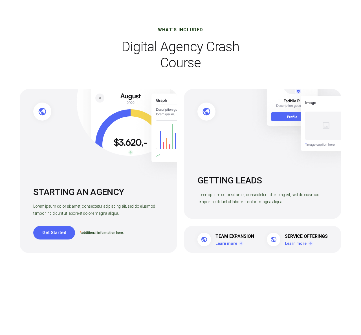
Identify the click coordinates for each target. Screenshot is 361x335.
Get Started (54, 232)
